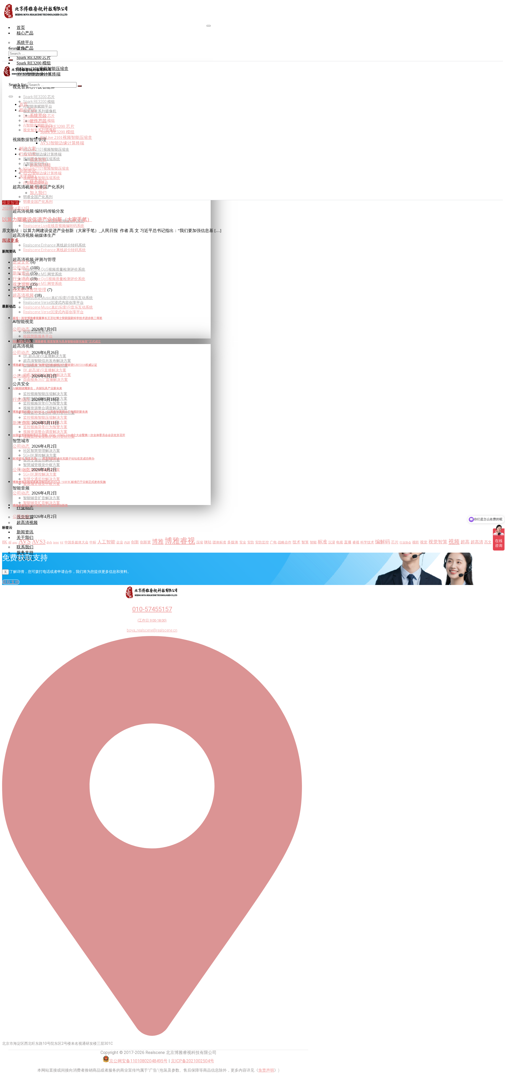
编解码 (382, 541)
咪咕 (207, 542)
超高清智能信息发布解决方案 (47, 361)
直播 (347, 542)
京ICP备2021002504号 (192, 1060)
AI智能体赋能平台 (37, 106)
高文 (488, 542)
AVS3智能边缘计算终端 (42, 154)
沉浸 (331, 542)
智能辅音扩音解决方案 (41, 498)
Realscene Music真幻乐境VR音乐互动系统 (58, 298)
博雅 (158, 541)
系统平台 (38, 115)
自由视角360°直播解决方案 (45, 379)
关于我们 (27, 176)
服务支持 (38, 187)
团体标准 (219, 542)
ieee (56, 542)
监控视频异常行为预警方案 (45, 403)
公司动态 (21, 267)
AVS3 (39, 541)
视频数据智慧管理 (29, 289)
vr (61, 542)
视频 (453, 541)
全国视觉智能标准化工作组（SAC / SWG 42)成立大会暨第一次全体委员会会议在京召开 (69, 435)
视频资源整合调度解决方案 (45, 408)
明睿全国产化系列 (38, 197)
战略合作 (284, 542)
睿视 (355, 542)
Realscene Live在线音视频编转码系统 (53, 226)
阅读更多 (10, 240)
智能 (313, 542)
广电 (273, 542)
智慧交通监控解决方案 (41, 479)
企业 (119, 542)
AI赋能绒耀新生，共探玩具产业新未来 (37, 388)
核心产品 (25, 33)
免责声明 (266, 1070)
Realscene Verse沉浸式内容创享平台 (53, 302)
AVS (24, 541)
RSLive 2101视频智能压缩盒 (46, 149)
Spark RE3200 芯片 (39, 97)
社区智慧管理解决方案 (41, 450)
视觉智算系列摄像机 (39, 111)
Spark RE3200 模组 (39, 101)
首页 (21, 27)
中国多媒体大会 (76, 542)
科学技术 (367, 542)
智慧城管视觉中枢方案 (41, 465)
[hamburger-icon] (208, 26)
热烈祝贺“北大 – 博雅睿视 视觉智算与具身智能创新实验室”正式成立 (57, 341)
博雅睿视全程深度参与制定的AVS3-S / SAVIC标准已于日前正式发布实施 (59, 481)
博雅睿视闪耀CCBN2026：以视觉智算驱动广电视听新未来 (50, 411)
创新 (135, 542)
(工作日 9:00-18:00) (152, 620)
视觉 (423, 542)
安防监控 (262, 542)
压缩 (199, 542)
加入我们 (38, 192)
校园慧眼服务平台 (38, 336)
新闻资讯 (25, 532)
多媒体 (232, 542)
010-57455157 (152, 609)
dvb (49, 542)
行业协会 (405, 542)
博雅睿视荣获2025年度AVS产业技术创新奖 (40, 505)
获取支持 (10, 582)
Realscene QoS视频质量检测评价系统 (54, 269)
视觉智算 (38, 159)
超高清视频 (27, 522)
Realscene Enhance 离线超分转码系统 (54, 245)
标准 (322, 541)
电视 (339, 542)
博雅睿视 (180, 541)
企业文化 (21, 262)
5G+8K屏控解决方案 (40, 455)
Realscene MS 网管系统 (42, 274)
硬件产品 (38, 121)
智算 (305, 542)
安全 (242, 542)
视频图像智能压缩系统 (41, 178)
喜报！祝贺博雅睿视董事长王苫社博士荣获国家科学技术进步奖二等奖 (57, 318)
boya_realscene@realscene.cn (152, 630)
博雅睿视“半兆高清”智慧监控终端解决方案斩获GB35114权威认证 (55, 364)
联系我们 (38, 181)
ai (9, 541)
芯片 (394, 542)
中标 (92, 542)
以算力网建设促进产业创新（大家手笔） (47, 219)
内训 (127, 542)
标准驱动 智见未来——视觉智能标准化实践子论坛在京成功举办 (53, 458)
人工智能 (106, 541)
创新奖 (145, 542)
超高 (465, 541)
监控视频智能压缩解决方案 (45, 394)
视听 (415, 542)
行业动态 (25, 507)
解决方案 (27, 148)
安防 (250, 542)
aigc (14, 542)
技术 (296, 542)
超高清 (477, 541)
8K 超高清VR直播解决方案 (44, 356)
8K (4, 541)
